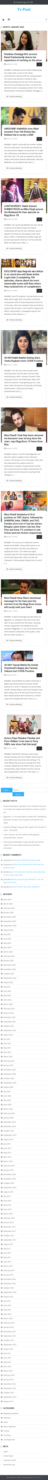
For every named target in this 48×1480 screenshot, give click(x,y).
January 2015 (8, 1379)
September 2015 (9, 1345)
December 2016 (9, 1279)
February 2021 (9, 1061)
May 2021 (7, 1048)
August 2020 (8, 1087)
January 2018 (8, 1222)
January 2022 (8, 1013)
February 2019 (9, 1166)
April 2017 (7, 1262)
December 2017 (9, 1227)
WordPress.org (9, 1464)
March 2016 (8, 1318)
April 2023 (7, 947)
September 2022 (9, 978)
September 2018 (9, 1187)
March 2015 (8, 1371)
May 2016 (7, 1310)
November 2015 (9, 1336)
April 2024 (7, 899)
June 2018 (7, 1200)
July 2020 (6, 1091)
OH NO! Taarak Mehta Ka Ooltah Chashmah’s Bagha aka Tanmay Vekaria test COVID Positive (21, 668)
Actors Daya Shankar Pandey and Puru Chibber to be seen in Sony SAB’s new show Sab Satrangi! (22, 741)
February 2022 (9, 1008)
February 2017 (9, 1270)
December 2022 (9, 965)
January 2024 (8, 912)
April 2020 (7, 1104)
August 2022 (8, 982)
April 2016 (7, 1314)
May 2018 (7, 1205)
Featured (6, 1418)
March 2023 (8, 952)
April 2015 (7, 1366)
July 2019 (6, 1144)
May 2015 (7, 1362)
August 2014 (8, 1401)
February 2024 (9, 908)
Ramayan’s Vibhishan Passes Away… (27, 860)
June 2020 (7, 1096)
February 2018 (9, 1218)
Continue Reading (15, 96)
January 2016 (8, 1327)
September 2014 (9, 1397)
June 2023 (7, 939)
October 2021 (8, 1026)
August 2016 (8, 1297)
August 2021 (8, 1035)
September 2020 (9, 1083)
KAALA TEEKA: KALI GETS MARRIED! (26, 887)
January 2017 (8, 1275)
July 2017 (6, 1248)
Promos (6, 1431)
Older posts (8, 790)
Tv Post (24, 9)
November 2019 (9, 1126)
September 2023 (9, 925)
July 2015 (6, 1353)
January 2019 (8, 1170)
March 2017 (8, 1266)
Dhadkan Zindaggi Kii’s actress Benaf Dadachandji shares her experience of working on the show (23, 57)
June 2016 (7, 1305)
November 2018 (9, 1179)
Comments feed (9, 1460)
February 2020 (9, 1113)
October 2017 (8, 1235)
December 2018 (9, 1174)
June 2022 (7, 991)
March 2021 (8, 1056)
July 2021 (6, 1039)
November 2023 (9, 921)
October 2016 (8, 1288)
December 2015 (9, 1331)
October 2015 (8, 1340)
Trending (7, 1435)
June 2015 (7, 1358)
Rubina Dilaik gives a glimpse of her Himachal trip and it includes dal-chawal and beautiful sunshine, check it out (24, 809)
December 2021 (9, 1017)
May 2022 (7, 995)
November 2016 (9, 1283)
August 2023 (8, 930)
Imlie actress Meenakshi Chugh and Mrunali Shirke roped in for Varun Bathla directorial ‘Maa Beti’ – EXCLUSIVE (23, 845)
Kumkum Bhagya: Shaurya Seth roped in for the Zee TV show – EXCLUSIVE (24, 828)
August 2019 (8, 1139)
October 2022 (8, 974)
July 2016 (6, 1301)
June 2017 (7, 1253)
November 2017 (9, 1231)
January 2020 (8, 1118)
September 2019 (9, 1135)
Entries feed (8, 1456)
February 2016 (9, 1323)
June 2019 (7, 1148)
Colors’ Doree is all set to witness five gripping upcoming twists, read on (21, 836)
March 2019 (8, 1161)
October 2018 (8, 1183)
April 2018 (7, 1209)
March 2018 (8, 1214)
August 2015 (8, 1349)
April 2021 (7, 1052)
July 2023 (6, 934)
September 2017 (9, 1240)
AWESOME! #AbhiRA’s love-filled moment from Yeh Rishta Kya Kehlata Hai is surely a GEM (21, 131)
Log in (5, 1451)
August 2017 (8, 1244)
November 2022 (9, 969)
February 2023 (9, 956)
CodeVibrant (37, 1477)
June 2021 (7, 1043)
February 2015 (9, 1375)
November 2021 (9, 1022)
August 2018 (8, 1192)
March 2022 (8, 1004)
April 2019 (7, 1157)
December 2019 (9, 1122)
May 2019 (7, 1152)
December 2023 (9, 917)
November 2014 (9, 1388)
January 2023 (8, 960)
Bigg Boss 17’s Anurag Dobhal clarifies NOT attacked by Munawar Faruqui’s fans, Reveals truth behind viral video (24, 819)
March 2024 (8, 904)
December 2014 (9, 1384)
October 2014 (8, 1393)
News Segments (9, 1426)
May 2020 (7, 1100)
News (5, 1422)
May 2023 (7, 943)
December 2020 (9, 1070)
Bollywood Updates (10, 1413)
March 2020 (8, 1109)
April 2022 (7, 1000)
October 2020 (8, 1078)
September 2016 (9, 1292)
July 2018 (6, 1196)
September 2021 (9, 1030)
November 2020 (9, 1074)
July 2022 (6, 987)
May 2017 (7, 1257)
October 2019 (8, 1131)
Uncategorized (9, 1439)
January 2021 (8, 1065)
